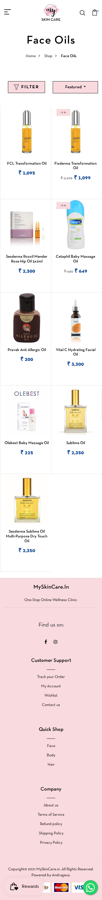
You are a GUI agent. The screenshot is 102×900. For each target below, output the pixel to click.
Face (51, 746)
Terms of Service (51, 815)
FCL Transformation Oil (26, 163)
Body (51, 755)
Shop (48, 56)
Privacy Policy (51, 843)
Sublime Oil (75, 443)
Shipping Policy (51, 833)
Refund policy (51, 824)
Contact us (51, 705)
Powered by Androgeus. (51, 875)
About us (51, 805)
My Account (51, 686)
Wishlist (51, 695)
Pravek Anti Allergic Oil (27, 350)
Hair (51, 764)
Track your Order (51, 677)
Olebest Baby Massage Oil (27, 443)
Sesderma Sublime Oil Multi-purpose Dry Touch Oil (26, 536)
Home (31, 56)
